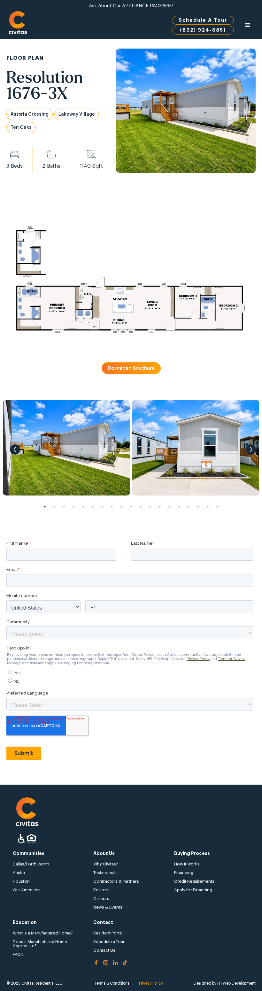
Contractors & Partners (116, 881)
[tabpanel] (66, 448)
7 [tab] (102, 506)
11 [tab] (140, 506)
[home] (17, 25)
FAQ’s (18, 954)
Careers (101, 898)
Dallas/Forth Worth (31, 864)
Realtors (101, 890)
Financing (183, 873)
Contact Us (104, 950)
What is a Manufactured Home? (43, 933)
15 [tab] (179, 506)
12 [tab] (150, 506)
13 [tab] (160, 506)
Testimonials (105, 873)
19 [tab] (217, 506)
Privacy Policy (151, 983)
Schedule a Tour (109, 942)
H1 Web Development (236, 983)
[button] (248, 25)
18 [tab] (207, 506)
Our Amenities (27, 890)
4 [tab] (73, 506)
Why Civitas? (105, 864)
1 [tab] (45, 506)
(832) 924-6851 (203, 30)
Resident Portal (108, 933)
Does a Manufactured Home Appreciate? (40, 944)
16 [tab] (188, 506)
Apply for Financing (193, 890)
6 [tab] (92, 506)
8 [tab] (112, 506)
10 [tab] (131, 506)
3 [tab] (64, 506)
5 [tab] (83, 506)
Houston (21, 881)
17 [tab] (198, 506)
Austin (19, 873)
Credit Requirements (194, 881)
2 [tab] (54, 506)
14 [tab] (169, 506)
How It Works (187, 864)
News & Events (107, 907)
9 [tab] (121, 506)
